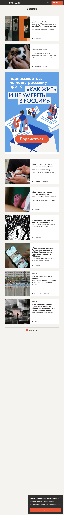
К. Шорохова (37, 38)
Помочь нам (57, 2)
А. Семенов (37, 181)
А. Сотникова (45, 293)
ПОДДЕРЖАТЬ (45, 510)
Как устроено (35, 46)
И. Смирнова (43, 66)
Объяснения (35, 17)
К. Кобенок (37, 66)
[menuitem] (2, 2)
